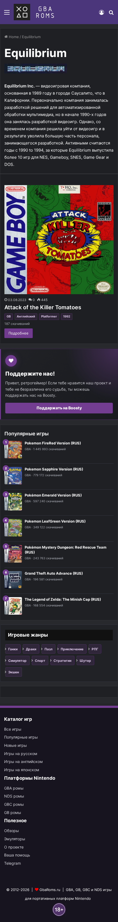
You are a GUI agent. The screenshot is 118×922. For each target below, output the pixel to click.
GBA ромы (14, 788)
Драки (31, 649)
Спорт (40, 661)
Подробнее (19, 333)
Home (13, 37)
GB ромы (12, 812)
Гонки (13, 649)
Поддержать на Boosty (59, 407)
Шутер (85, 661)
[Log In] (101, 14)
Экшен (13, 672)
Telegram (12, 863)
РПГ (95, 649)
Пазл (48, 649)
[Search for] (111, 14)
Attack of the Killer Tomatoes (42, 307)
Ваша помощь (17, 855)
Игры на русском (20, 753)
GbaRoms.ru (50, 889)
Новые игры (15, 745)
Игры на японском (21, 769)
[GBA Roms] (35, 12)
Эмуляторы (14, 838)
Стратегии (62, 661)
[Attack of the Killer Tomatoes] (59, 239)
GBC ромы (14, 804)
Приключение (72, 649)
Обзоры (11, 830)
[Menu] (7, 14)
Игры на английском (23, 761)
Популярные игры (21, 737)
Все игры (12, 729)
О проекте (14, 847)
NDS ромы (14, 796)
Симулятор (17, 661)
